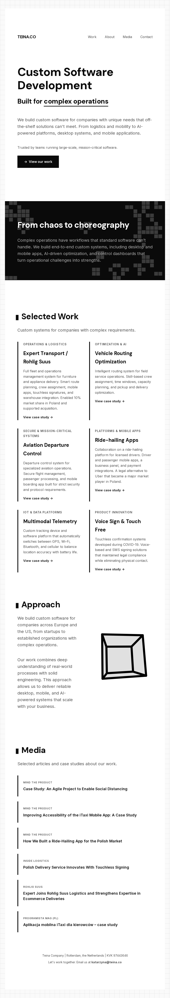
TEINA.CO (26, 37)
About (109, 37)
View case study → (38, 417)
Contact (146, 37)
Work (92, 37)
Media (127, 37)
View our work (40, 162)
